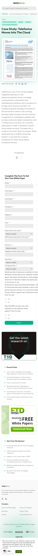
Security (28, 22)
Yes (9, 299)
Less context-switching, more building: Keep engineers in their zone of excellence (20, 373)
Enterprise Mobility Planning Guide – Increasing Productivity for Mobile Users (19, 461)
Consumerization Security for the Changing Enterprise (20, 446)
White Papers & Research (10, 24)
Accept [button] (19, 551)
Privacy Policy (24, 511)
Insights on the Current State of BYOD (18, 456)
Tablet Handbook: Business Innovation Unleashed (18, 452)
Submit (19, 323)
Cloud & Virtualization (9, 22)
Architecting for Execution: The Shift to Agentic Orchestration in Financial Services (20, 392)
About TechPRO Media (9, 508)
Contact (4, 514)
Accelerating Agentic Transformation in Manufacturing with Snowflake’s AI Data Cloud (19, 378)
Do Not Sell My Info (26, 514)
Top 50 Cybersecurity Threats (19, 14)
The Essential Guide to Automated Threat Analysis (20, 398)
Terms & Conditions (26, 508)
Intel (4, 19)
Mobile (21, 22)
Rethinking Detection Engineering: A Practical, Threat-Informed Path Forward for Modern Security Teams (19, 387)
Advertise (5, 511)
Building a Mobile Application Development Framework (20, 466)
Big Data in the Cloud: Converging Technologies (17, 472)
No (9, 302)
